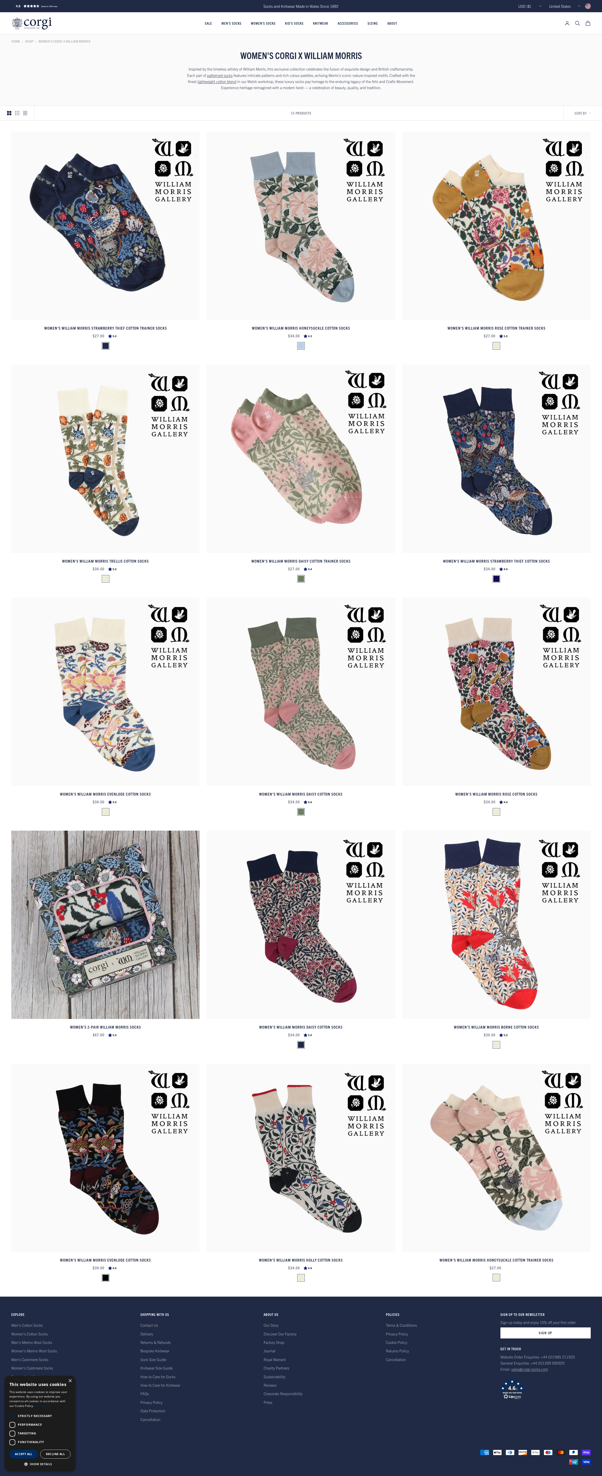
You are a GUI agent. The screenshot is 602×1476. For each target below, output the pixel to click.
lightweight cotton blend (217, 81)
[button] (46, 6)
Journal (269, 1350)
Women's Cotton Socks (29, 1333)
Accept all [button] (23, 1454)
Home (15, 41)
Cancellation (150, 1419)
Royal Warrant (275, 1359)
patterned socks (220, 75)
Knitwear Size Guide (156, 1367)
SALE (208, 23)
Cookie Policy (396, 1342)
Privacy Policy (151, 1402)
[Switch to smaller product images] (17, 113)
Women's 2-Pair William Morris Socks (105, 1026)
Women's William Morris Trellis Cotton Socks (105, 560)
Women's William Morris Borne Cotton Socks (496, 1026)
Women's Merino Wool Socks (34, 1350)
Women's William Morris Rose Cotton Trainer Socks (497, 327)
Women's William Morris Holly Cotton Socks (301, 1259)
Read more (42, 1406)
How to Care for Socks (157, 1376)
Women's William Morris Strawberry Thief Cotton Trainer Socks (105, 327)
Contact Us (149, 1325)
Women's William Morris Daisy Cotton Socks (301, 793)
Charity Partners (276, 1367)
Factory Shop (274, 1342)
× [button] (70, 1381)
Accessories (348, 23)
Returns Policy (397, 1350)
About (392, 23)
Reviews (270, 1385)
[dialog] (40, 1423)
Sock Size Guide (153, 1359)
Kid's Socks (294, 23)
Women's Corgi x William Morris (64, 41)
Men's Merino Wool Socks (31, 1342)
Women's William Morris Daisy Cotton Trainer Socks (301, 560)
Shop (29, 41)
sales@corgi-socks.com (529, 1369)
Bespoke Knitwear (154, 1350)
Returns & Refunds (155, 1342)
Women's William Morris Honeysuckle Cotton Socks (301, 327)
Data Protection (152, 1410)
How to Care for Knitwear (160, 1385)
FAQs (144, 1393)
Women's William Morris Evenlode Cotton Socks (105, 793)
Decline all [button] (55, 1454)
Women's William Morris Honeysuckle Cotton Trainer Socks (497, 1259)
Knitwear (320, 23)
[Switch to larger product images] (9, 113)
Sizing (373, 23)
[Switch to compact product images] (25, 113)
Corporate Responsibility (283, 1393)
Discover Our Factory (280, 1333)
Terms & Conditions (401, 1325)
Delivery (146, 1333)
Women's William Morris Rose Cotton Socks (496, 793)
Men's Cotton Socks (27, 1325)
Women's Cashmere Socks (32, 1367)
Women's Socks (263, 23)
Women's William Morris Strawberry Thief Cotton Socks (496, 560)
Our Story (271, 1325)
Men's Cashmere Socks (29, 1359)
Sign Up (545, 1332)
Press (268, 1402)
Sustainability (274, 1376)
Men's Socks (232, 23)
